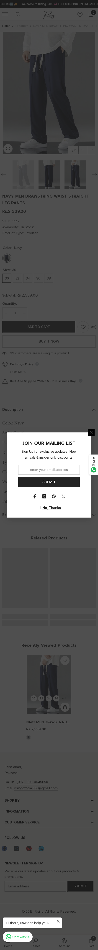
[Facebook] (34, 496)
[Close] (91, 432)
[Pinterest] (54, 496)
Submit (49, 482)
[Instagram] (44, 496)
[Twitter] (63, 496)
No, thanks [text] (51, 507)
